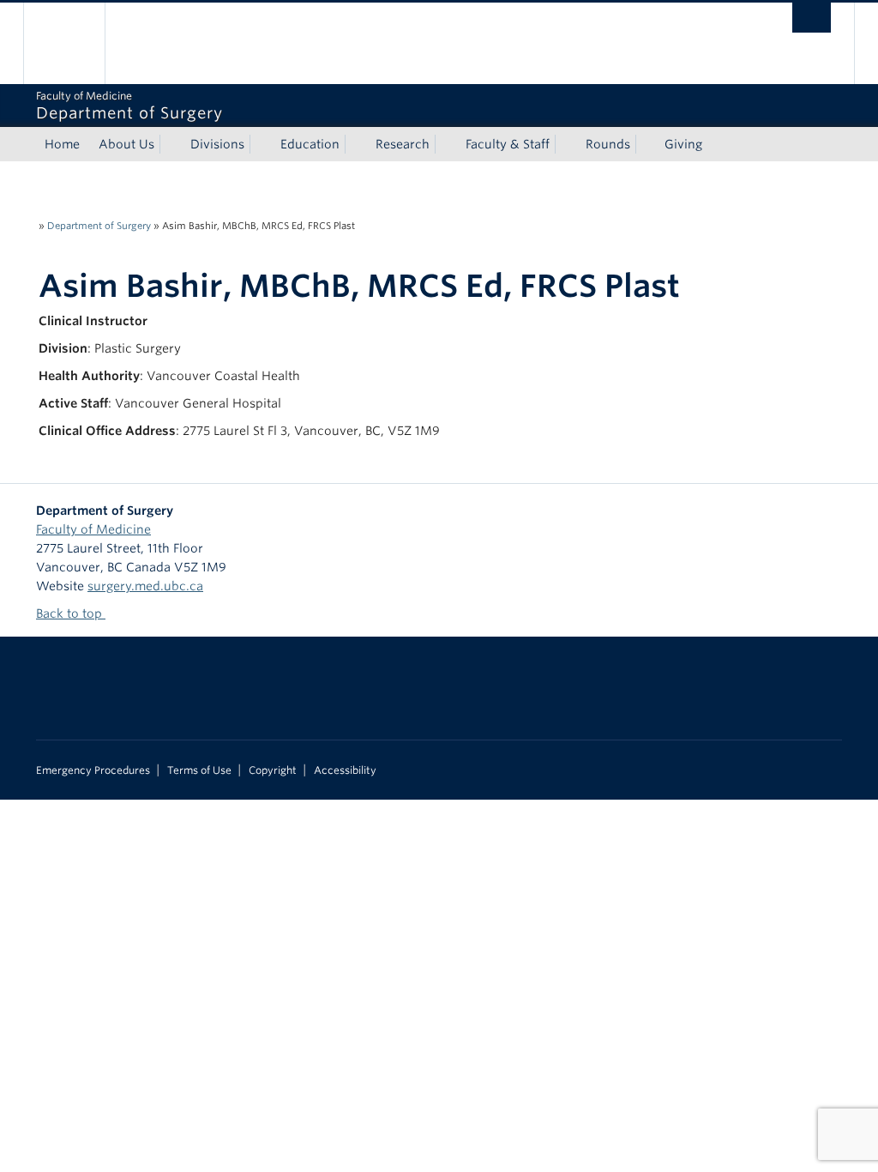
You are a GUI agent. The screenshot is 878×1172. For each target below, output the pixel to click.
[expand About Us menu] (169, 144)
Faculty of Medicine (93, 529)
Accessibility (345, 770)
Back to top (70, 613)
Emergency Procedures (93, 770)
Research (403, 144)
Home (62, 144)
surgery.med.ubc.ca (145, 586)
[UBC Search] (811, 18)
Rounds (608, 144)
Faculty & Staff (508, 144)
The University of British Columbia (76, 43)
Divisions (217, 144)
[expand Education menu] (355, 144)
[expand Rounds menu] (645, 144)
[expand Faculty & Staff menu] (565, 144)
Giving (683, 144)
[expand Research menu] (445, 144)
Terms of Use (199, 770)
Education (310, 144)
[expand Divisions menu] (260, 144)
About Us (126, 144)
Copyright (273, 770)
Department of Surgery (99, 226)
